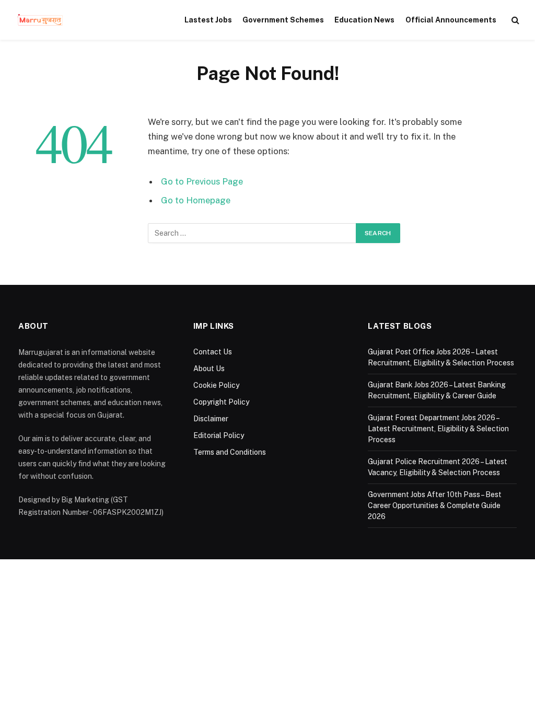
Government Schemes (283, 20)
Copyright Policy (221, 402)
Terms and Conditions (229, 452)
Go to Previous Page (202, 181)
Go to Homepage (195, 200)
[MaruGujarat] (40, 20)
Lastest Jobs (208, 20)
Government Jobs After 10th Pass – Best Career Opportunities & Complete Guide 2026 (435, 505)
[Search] (514, 20)
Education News (364, 20)
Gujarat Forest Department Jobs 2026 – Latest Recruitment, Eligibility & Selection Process (438, 428)
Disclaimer (210, 418)
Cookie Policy (216, 385)
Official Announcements (450, 20)
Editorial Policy (218, 435)
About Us (209, 368)
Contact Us (212, 352)
